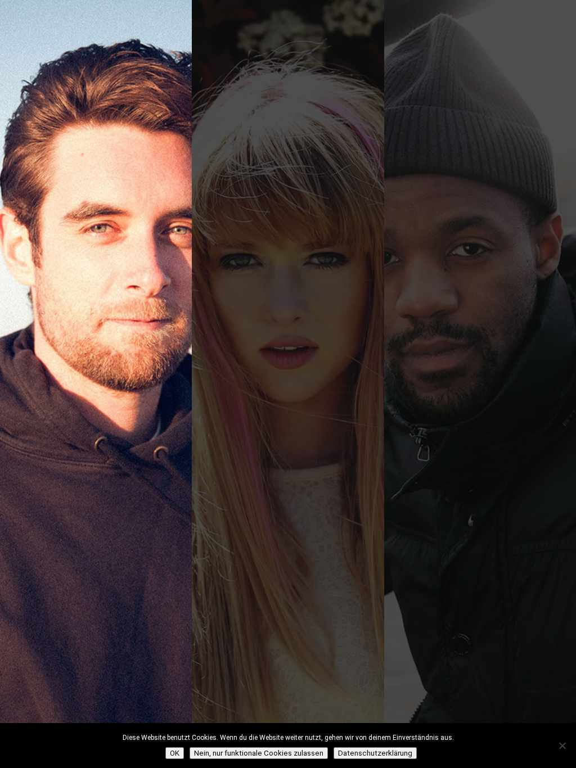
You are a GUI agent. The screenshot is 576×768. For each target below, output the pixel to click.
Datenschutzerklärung (375, 753)
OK (174, 753)
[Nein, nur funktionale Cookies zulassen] (562, 745)
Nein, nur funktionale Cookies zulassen (258, 753)
